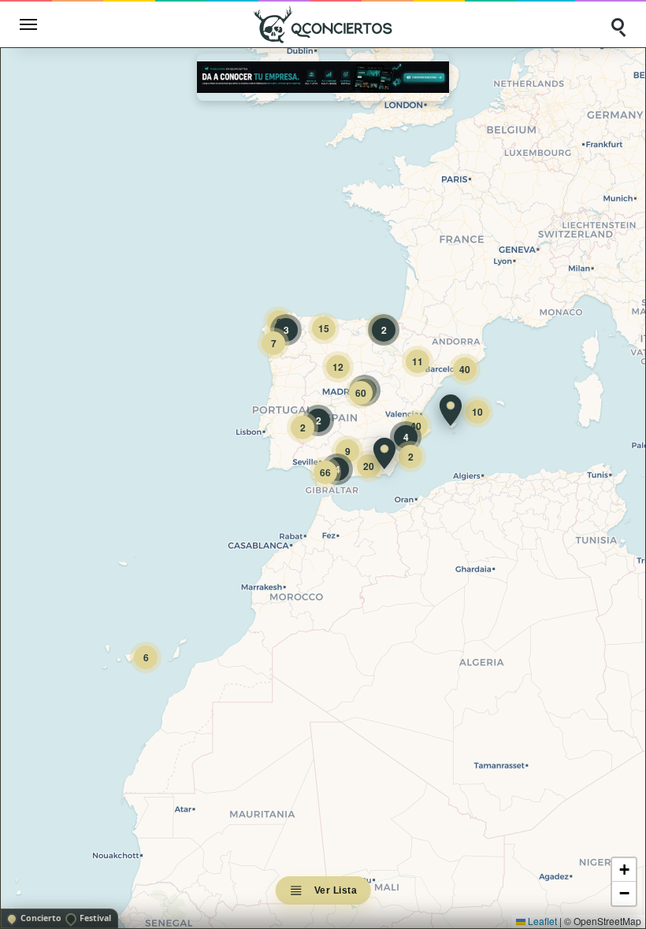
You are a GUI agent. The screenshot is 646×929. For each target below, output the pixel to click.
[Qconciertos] (323, 24)
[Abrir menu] (28, 24)
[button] (450, 410)
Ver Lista (336, 890)
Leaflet (541, 920)
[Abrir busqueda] (617, 24)
